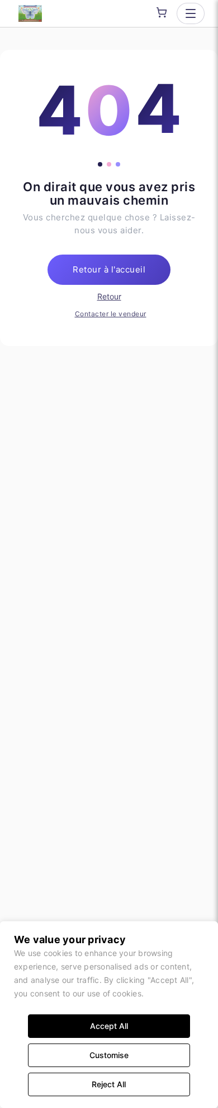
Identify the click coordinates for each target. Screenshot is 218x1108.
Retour (109, 296)
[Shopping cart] (161, 12)
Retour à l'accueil (109, 269)
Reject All (109, 1084)
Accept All (109, 1026)
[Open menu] (191, 13)
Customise (109, 1055)
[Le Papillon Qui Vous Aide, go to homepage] (30, 13)
